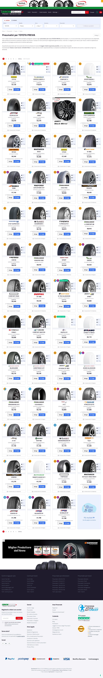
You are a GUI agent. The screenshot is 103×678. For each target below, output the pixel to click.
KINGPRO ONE (39, 260)
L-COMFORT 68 (89, 224)
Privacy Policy (30, 647)
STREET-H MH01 (89, 333)
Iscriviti (19, 618)
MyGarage (55, 12)
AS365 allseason (89, 368)
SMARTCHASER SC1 (38, 477)
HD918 (14, 260)
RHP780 (39, 441)
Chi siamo (54, 619)
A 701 (14, 441)
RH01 (39, 152)
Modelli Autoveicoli (32, 623)
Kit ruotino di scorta (32, 614)
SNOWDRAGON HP (64, 441)
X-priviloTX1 (64, 224)
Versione (46, 23)
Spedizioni (29, 630)
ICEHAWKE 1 (39, 404)
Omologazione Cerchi (57, 630)
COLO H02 (64, 188)
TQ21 (89, 441)
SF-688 (39, 296)
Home (3, 31)
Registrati (54, 608)
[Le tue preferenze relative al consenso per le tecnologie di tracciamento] (100, 675)
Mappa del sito (56, 632)
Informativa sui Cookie (32, 645)
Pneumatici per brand (84, 576)
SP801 (89, 296)
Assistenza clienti (56, 634)
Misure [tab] (15, 20)
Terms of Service (63, 670)
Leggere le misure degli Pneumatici (61, 626)
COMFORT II (64, 79)
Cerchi (29, 12)
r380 (14, 188)
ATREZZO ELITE (89, 404)
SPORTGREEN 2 (89, 79)
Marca (4, 23)
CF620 (64, 152)
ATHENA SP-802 (64, 368)
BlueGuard (14, 368)
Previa (21, 31)
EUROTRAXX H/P (38, 368)
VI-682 (89, 152)
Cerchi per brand (32, 576)
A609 (39, 115)
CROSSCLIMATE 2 (39, 79)
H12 (64, 404)
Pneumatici (34, 12)
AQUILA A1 (64, 332)
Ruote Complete (43, 12)
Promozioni (55, 623)
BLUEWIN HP (39, 513)
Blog (53, 621)
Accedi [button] (92, 12)
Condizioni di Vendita (32, 638)
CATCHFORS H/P (38, 188)
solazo (89, 188)
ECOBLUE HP (64, 513)
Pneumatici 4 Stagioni (32, 620)
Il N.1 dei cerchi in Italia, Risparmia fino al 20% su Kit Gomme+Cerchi (51, 8)
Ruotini (49, 12)
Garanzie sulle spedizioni (33, 640)
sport (64, 260)
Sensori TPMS (55, 628)
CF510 (14, 79)
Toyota (15, 31)
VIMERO (14, 477)
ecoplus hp (14, 115)
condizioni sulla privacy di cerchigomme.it (11, 624)
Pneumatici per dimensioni (60, 576)
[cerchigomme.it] (13, 12)
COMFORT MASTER (39, 332)
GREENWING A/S (13, 404)
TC (61, 672)
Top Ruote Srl (51, 672)
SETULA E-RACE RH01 (89, 477)
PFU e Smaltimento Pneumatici (35, 636)
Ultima (20, 59)
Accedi (54, 610)
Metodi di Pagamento (32, 632)
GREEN (89, 260)
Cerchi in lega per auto (9, 576)
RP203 (14, 152)
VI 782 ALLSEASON (64, 296)
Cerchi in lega (30, 608)
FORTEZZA (64, 477)
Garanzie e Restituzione (33, 634)
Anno (36, 23)
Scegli (17, 89)
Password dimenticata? (58, 612)
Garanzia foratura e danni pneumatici (36, 643)
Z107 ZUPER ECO (89, 115)
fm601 (14, 332)
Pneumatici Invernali (32, 618)
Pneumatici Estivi (31, 616)
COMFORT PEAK (14, 296)
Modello (20, 23)
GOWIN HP (13, 513)
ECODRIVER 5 (39, 224)
